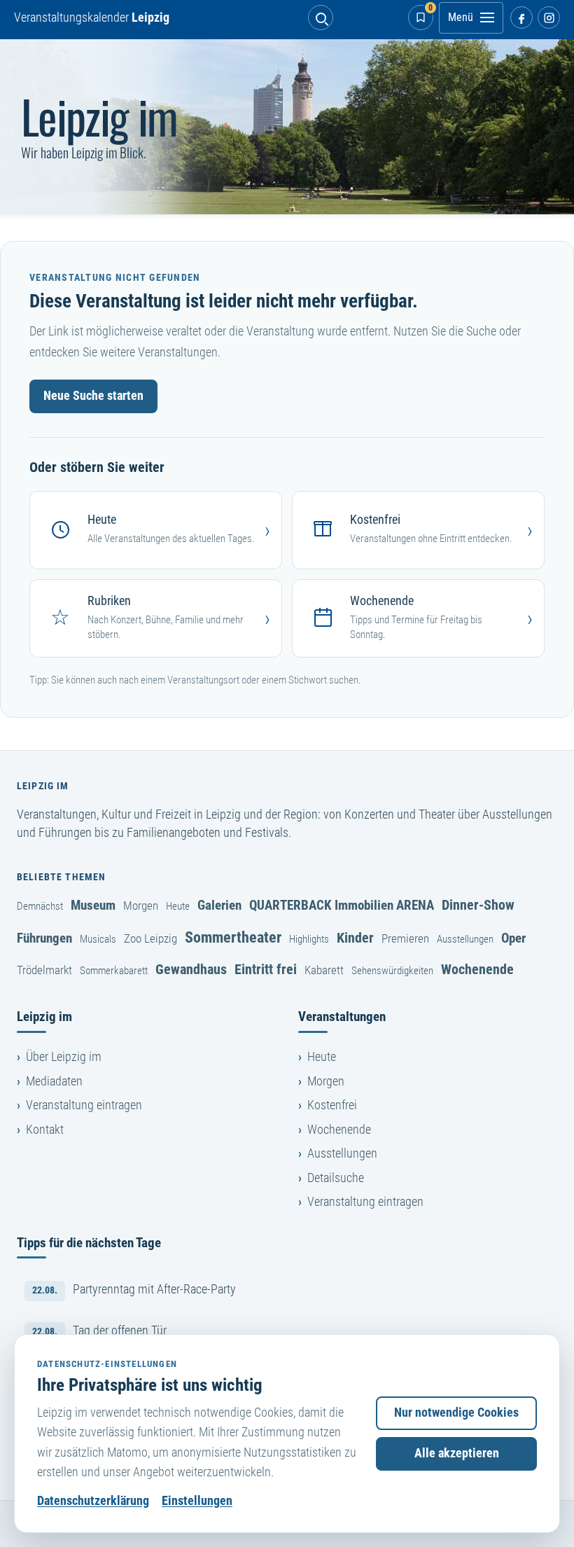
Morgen (140, 906)
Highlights (309, 939)
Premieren (405, 938)
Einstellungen (197, 1501)
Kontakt (45, 1130)
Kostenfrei (332, 1105)
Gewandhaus (191, 969)
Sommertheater (233, 937)
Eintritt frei (265, 969)
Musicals (98, 939)
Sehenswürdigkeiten (392, 970)
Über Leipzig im (64, 1057)
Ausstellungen (465, 939)
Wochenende (477, 969)
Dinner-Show (478, 904)
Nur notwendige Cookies (456, 1413)
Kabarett (324, 970)
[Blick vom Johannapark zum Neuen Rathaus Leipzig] (287, 126)
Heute (178, 906)
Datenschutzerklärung (93, 1501)
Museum (93, 905)
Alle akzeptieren (456, 1453)
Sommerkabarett (114, 970)
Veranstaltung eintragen (84, 1105)
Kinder (355, 937)
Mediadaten (54, 1081)
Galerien (219, 905)
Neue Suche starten (93, 396)
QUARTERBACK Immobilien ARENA (341, 905)
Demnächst (40, 906)
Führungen (44, 938)
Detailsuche (335, 1178)
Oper (513, 938)
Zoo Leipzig (150, 938)
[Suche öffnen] (320, 17)
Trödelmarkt (44, 970)
